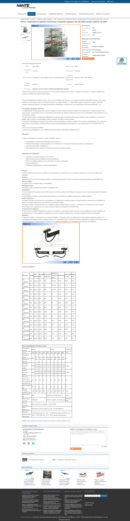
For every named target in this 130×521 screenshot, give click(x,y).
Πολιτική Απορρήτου (26, 517)
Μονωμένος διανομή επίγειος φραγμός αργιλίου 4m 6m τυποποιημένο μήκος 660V (74, 497)
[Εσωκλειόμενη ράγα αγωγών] (24, 459)
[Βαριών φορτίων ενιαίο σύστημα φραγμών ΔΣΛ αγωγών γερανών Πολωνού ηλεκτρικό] (47, 474)
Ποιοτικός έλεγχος (71, 14)
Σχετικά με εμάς (41, 14)
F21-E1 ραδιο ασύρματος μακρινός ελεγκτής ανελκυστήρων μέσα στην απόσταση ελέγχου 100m (30, 501)
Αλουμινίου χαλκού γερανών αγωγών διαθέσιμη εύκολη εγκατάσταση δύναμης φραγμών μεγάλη (73, 501)
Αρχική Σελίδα (25, 19)
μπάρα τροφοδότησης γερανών (34, 420)
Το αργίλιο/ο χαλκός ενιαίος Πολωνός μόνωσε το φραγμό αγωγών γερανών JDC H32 (64, 483)
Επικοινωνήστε (89, 58)
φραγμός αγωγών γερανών (44, 19)
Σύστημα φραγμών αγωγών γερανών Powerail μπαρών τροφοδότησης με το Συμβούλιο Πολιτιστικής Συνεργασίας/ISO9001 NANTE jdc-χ (30, 485)
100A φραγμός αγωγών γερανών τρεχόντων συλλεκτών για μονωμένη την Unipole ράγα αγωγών (82, 484)
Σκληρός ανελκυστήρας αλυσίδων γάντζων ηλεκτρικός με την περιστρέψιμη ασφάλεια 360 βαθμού (52, 503)
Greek (111, 1)
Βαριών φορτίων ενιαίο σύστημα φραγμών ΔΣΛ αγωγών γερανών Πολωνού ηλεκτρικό (47, 483)
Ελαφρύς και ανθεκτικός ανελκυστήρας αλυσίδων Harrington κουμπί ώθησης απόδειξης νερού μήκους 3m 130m (52, 512)
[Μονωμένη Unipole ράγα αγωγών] (54, 459)
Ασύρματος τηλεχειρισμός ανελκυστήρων (30, 492)
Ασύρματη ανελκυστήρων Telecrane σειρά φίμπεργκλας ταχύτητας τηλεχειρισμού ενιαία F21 (30, 497)
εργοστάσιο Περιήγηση (56, 14)
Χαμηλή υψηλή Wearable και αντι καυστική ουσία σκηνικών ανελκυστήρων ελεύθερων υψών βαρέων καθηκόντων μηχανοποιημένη (52, 497)
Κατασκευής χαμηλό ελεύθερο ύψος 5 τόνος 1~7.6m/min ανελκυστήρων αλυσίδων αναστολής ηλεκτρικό (52, 507)
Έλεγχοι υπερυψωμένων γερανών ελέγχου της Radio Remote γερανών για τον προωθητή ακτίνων (31, 506)
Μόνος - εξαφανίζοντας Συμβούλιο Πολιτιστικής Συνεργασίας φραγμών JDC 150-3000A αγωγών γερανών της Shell (74, 512)
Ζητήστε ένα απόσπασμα (98, 1)
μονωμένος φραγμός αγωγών (63, 420)
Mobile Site (89, 505)
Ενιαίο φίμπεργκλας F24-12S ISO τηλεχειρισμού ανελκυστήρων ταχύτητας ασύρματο (31, 510)
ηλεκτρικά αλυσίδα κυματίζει (52, 491)
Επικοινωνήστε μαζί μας (86, 14)
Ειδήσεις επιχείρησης (103, 14)
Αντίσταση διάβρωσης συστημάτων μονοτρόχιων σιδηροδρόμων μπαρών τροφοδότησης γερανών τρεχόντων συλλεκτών (73, 506)
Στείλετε (104, 495)
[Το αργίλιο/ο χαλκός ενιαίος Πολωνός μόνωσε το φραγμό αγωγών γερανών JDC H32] (65, 474)
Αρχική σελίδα (22, 14)
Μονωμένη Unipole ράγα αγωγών (67, 459)
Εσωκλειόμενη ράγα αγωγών (36, 459)
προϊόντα (31, 14)
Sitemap (91, 502)
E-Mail (87, 502)
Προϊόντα (33, 19)
